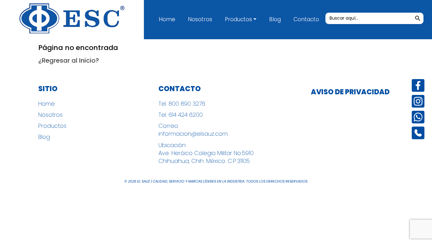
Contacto (306, 19)
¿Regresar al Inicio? (68, 60)
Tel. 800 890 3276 (181, 104)
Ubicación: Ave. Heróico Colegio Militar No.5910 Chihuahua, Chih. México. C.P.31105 (206, 153)
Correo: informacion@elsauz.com (193, 130)
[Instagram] (418, 101)
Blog (275, 19)
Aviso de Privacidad (350, 92)
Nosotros (200, 19)
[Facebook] (418, 85)
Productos (238, 19)
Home (167, 19)
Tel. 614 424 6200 (180, 115)
